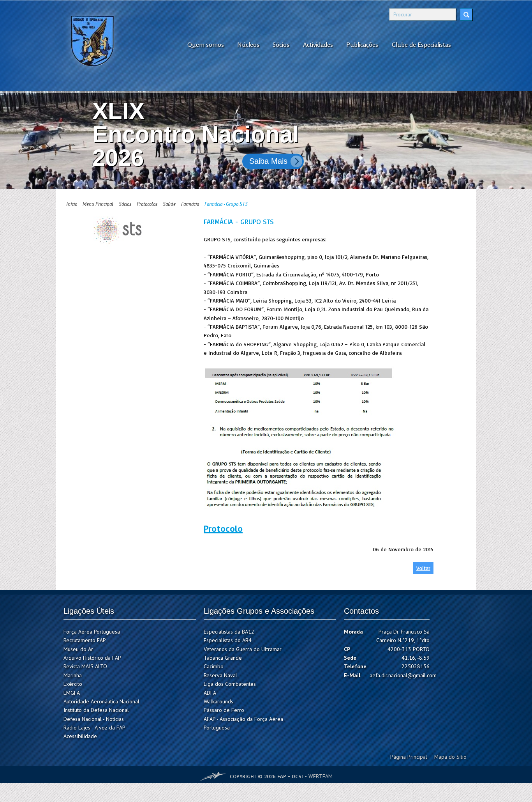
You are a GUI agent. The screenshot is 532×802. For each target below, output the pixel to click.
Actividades (318, 44)
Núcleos (248, 44)
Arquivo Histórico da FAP (92, 657)
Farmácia (190, 204)
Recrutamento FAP (84, 640)
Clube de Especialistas (421, 44)
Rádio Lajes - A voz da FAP (94, 727)
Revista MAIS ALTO (85, 666)
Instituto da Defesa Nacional (96, 709)
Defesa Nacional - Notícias (93, 718)
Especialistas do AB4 (228, 640)
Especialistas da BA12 (229, 631)
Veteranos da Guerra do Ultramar (243, 649)
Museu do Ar (78, 649)
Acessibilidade (80, 736)
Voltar (423, 568)
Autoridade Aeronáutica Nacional (101, 701)
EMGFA (71, 692)
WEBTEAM (320, 776)
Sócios (281, 44)
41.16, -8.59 (416, 657)
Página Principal (408, 756)
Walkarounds (218, 701)
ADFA (210, 692)
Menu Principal (98, 204)
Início (71, 204)
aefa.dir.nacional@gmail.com (403, 675)
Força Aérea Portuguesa (91, 631)
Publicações (362, 44)
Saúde (169, 204)
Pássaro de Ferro (224, 709)
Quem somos (205, 44)
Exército (72, 683)
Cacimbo (214, 666)
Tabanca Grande (223, 657)
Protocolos (147, 204)
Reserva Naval (220, 675)
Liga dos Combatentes (230, 683)
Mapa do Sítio (450, 756)
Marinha (72, 675)
